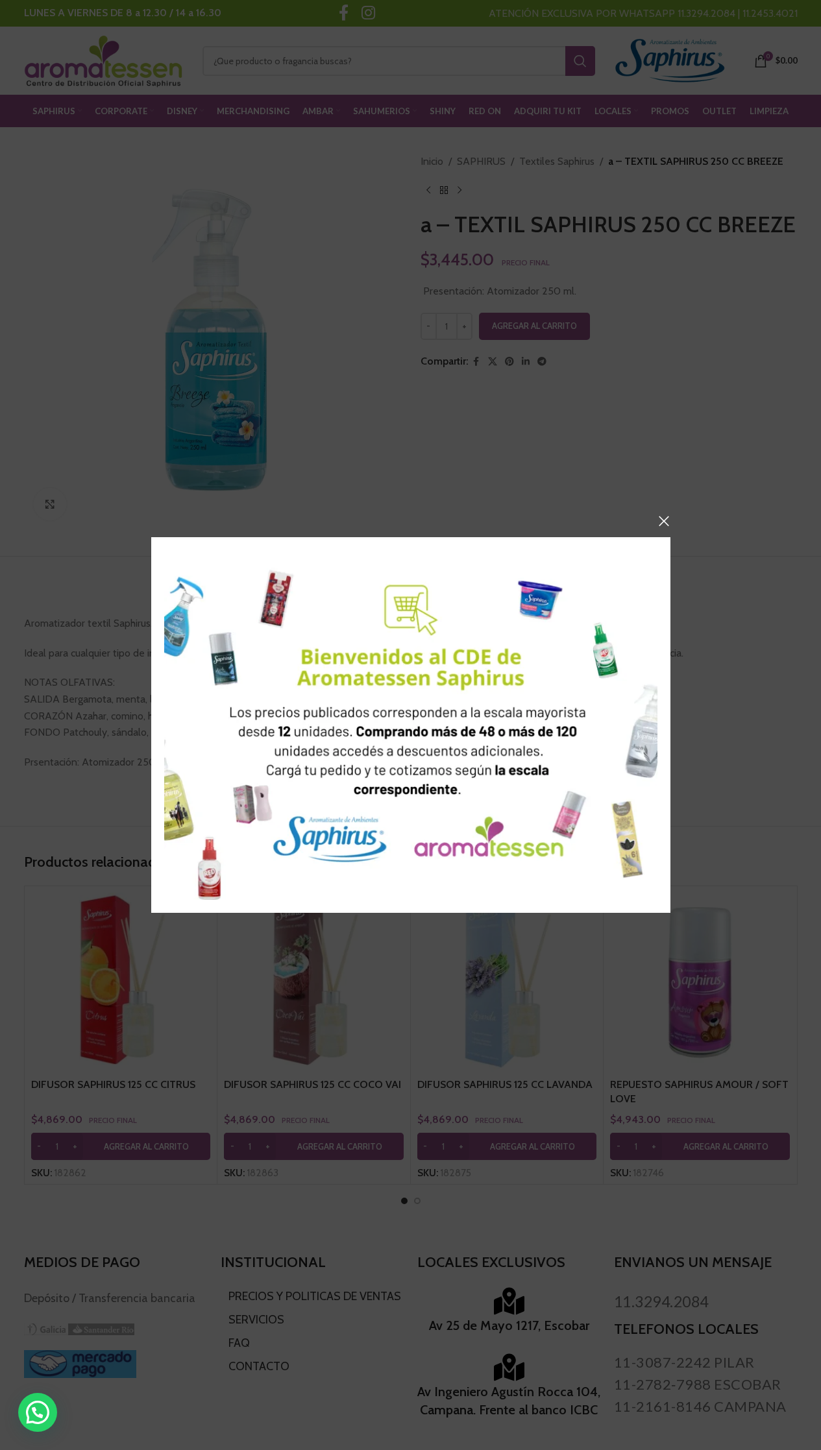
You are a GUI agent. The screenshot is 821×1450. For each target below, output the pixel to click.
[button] (37, 1412)
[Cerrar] (664, 521)
